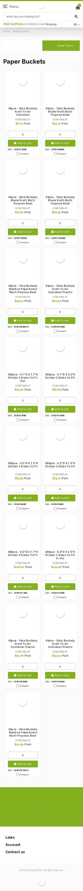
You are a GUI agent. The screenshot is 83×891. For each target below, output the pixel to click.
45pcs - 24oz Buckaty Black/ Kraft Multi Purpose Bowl (22, 200)
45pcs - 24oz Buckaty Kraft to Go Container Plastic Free (60, 289)
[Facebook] (27, 820)
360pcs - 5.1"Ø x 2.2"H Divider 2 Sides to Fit (60, 376)
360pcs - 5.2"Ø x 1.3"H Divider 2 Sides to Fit (23, 465)
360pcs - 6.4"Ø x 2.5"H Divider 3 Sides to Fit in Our (60, 555)
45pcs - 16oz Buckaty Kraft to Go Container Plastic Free (22, 644)
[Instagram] (40, 820)
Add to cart (24, 143)
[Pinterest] (47, 820)
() (78, 24)
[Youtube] (54, 820)
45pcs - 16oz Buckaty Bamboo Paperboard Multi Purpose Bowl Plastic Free (22, 289)
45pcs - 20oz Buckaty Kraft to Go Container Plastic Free (60, 644)
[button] (61, 45)
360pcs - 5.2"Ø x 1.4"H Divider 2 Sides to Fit (60, 465)
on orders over (30, 24)
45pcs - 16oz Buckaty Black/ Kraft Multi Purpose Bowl (60, 111)
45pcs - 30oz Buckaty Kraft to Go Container (22, 111)
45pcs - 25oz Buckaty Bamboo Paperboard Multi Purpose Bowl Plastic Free (22, 733)
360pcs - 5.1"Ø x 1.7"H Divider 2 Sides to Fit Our (23, 377)
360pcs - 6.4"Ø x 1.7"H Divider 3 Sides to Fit (23, 553)
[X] (34, 820)
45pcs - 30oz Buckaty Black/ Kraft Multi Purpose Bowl (60, 200)
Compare (24, 154)
